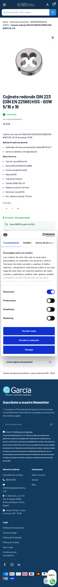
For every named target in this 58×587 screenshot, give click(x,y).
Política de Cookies (11, 542)
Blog (34, 484)
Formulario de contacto (13, 475)
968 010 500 (11, 480)
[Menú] (4, 5)
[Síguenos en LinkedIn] (19, 565)
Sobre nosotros (38, 475)
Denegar (29, 349)
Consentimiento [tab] (11, 243)
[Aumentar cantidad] (18, 209)
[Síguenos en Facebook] (5, 565)
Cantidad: (7, 203)
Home (5, 22)
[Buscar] (52, 12)
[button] (29, 12)
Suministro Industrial (19, 22)
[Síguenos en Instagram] (12, 565)
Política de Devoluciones (13, 528)
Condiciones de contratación (10, 553)
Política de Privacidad (12, 537)
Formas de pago (10, 533)
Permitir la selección (29, 340)
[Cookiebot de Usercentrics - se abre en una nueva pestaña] (42, 235)
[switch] (51, 300)
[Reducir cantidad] (6, 209)
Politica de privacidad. (23, 432)
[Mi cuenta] (47, 5)
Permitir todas (29, 331)
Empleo (35, 480)
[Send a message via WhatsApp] (53, 582)
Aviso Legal (8, 547)
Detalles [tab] (27, 243)
